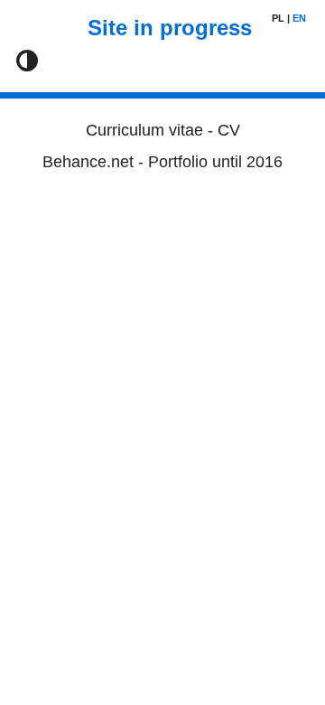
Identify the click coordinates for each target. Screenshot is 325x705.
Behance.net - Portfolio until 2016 (162, 162)
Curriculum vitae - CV (163, 130)
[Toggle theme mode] (27, 60)
